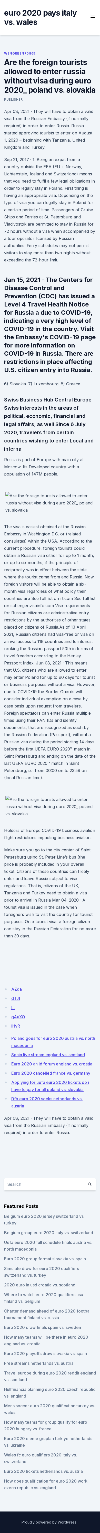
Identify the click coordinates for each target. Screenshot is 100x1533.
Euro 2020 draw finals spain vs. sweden (42, 1327)
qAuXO (18, 1016)
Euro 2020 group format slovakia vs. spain (45, 1258)
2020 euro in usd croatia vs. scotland (39, 1284)
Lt (13, 1007)
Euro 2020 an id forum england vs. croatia (51, 1063)
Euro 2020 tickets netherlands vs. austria (43, 1471)
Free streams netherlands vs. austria (39, 1363)
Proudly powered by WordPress (49, 1522)
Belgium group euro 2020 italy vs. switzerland (48, 1232)
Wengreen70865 (19, 53)
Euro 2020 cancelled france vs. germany (50, 1073)
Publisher (13, 99)
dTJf (15, 998)
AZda (16, 989)
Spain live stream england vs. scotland (48, 1054)
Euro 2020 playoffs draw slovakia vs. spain (45, 1353)
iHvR (15, 1026)
